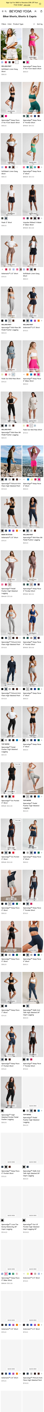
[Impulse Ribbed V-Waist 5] (32, 200)
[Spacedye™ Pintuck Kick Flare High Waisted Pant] (11, 461)
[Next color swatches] (41, 167)
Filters (3, 24)
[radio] (2, 62)
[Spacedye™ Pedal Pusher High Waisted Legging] (11, 566)
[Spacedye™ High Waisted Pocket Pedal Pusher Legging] (11, 1092)
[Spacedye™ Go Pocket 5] (11, 778)
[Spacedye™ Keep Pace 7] (32, 886)
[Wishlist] (38, 11)
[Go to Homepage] (21, 11)
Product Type (18, 24)
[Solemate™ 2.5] (11, 251)
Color (10, 24)
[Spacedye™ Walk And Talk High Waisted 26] (32, 988)
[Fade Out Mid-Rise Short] (11, 356)
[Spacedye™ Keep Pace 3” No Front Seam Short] (32, 44)
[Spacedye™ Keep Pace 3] (32, 149)
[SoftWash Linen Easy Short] (11, 44)
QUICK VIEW (11, 57)
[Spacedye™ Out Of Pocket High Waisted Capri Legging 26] (32, 1202)
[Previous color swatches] (2, 269)
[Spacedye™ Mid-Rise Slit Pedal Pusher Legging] (11, 302)
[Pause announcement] (40, 4)
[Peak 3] (11, 200)
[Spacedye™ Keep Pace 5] (32, 98)
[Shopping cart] (41, 11)
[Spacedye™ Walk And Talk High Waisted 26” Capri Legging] (32, 1148)
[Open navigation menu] (3, 11)
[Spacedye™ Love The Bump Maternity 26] (11, 1202)
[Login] (35, 11)
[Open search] (6, 11)
